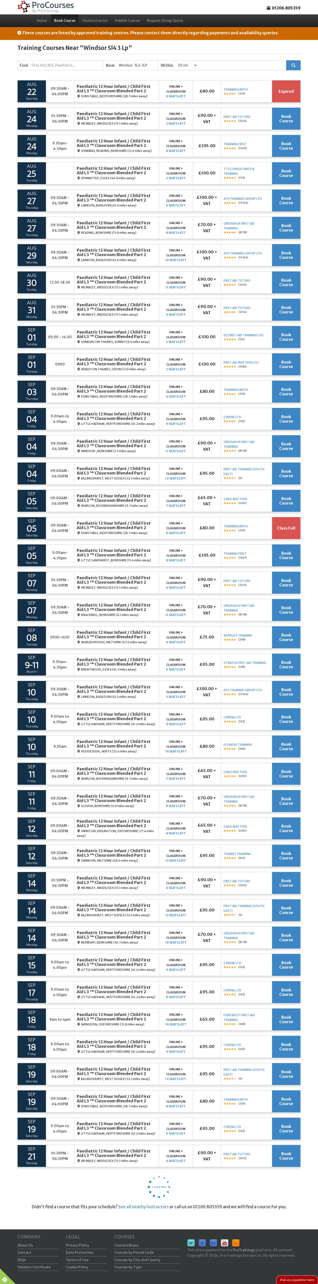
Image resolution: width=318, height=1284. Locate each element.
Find (24, 65)
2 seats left (176, 342)
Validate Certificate (34, 1267)
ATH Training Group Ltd (243, 199)
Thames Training (237, 854)
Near (110, 65)
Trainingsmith (236, 89)
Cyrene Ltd (232, 417)
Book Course (64, 20)
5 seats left (176, 123)
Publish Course (127, 20)
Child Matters (235, 499)
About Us (25, 1245)
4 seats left (176, 396)
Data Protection (79, 1252)
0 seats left (176, 96)
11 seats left (175, 287)
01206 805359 (286, 7)
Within (167, 65)
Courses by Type (128, 1267)
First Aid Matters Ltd (241, 362)
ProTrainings (244, 1250)
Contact (24, 1252)
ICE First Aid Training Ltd (243, 335)
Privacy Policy (77, 1245)
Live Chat (297, 1279)
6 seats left (176, 205)
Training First (235, 144)
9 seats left (176, 424)
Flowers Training (238, 744)
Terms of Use (77, 1260)
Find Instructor (95, 20)
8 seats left (176, 151)
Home (42, 20)
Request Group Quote (165, 20)
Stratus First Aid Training (245, 663)
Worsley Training (238, 635)
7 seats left (176, 505)
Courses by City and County (137, 1260)
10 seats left (176, 260)
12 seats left (175, 478)
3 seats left (176, 369)
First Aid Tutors (237, 117)
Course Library (126, 1245)
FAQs (21, 1260)
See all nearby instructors (143, 1207)
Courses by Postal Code (134, 1252)
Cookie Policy (77, 1267)
